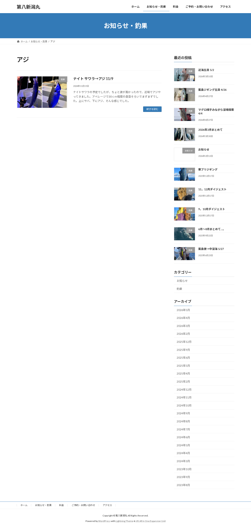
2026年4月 (183, 317)
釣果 (179, 288)
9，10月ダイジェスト (211, 209)
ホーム (23, 505)
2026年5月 (183, 310)
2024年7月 (183, 429)
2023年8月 (183, 485)
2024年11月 (184, 397)
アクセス (107, 505)
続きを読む (152, 109)
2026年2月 (183, 334)
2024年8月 (183, 421)
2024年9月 (183, 413)
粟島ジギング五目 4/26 (212, 89)
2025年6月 (183, 357)
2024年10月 (184, 405)
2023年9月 (183, 477)
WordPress (104, 521)
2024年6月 (183, 437)
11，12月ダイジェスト (212, 189)
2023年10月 (184, 469)
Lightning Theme (124, 521)
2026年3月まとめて (210, 129)
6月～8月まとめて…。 (212, 229)
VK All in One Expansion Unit (151, 521)
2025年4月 (183, 373)
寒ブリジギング (207, 169)
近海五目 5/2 (206, 70)
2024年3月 (183, 461)
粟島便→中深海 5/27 (211, 248)
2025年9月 (183, 349)
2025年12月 (184, 341)
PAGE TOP (241, 508)
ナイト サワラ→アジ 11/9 (93, 78)
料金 (61, 505)
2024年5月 (183, 445)
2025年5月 (183, 365)
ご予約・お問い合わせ (83, 505)
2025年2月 (183, 381)
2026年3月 (183, 326)
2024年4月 (183, 453)
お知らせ (203, 149)
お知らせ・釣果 (43, 505)
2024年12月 (184, 389)
